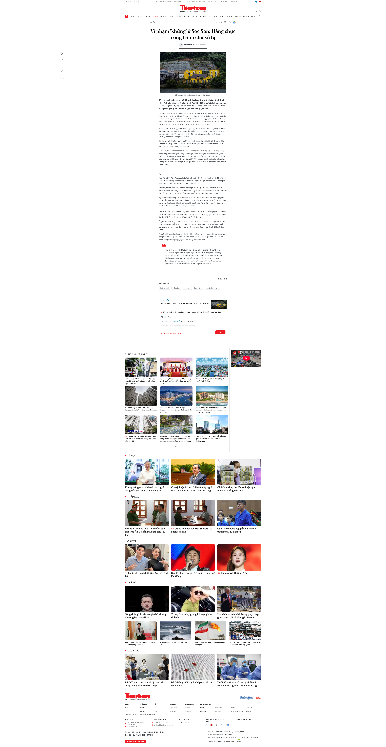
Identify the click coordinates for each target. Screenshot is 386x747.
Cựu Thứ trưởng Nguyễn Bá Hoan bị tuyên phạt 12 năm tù (237, 530)
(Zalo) (166, 722)
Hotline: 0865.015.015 (164, 1)
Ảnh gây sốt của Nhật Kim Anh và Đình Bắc (146, 574)
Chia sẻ (62, 60)
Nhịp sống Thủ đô (130, 714)
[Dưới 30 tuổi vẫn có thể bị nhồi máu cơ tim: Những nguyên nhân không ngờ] (239, 667)
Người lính (203, 16)
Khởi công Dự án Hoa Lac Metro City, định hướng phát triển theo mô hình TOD (176, 381)
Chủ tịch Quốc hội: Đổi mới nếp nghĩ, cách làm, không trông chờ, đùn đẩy (192, 489)
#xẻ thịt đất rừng (212, 288)
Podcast (173, 704)
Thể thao (195, 16)
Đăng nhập (163, 321)
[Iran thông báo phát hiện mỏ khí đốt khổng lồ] (210, 630)
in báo (225, 22)
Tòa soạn (223, 1)
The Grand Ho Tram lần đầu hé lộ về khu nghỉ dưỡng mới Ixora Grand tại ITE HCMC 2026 (211, 409)
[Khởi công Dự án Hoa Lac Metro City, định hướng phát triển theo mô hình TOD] (176, 367)
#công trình (164, 288)
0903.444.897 (185, 722)
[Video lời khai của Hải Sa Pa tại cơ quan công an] (193, 513)
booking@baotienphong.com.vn (164, 725)
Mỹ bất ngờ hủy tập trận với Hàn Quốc (173, 643)
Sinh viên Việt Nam (198, 1)
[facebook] (256, 1)
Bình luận (62, 71)
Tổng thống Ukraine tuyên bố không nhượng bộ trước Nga (145, 616)
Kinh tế (139, 16)
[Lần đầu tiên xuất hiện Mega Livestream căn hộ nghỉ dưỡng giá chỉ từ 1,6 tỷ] (176, 396)
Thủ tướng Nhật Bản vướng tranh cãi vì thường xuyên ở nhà (140, 643)
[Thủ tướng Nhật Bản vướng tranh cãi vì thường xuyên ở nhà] (141, 630)
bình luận (230, 22)
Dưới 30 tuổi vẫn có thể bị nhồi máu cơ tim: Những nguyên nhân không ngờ (238, 684)
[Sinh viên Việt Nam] (246, 698)
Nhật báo (143, 704)
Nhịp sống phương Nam (147, 714)
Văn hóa (215, 16)
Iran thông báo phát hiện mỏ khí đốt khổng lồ (210, 643)
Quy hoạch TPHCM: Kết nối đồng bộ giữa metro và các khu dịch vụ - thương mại (211, 438)
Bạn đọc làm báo (136, 742)
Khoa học (238, 16)
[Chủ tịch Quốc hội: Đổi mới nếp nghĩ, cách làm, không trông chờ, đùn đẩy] (193, 472)
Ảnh (156, 704)
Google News (234, 22)
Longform (189, 704)
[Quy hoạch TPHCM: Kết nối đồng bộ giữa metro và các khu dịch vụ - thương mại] (212, 424)
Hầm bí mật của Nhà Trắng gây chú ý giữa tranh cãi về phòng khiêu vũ (238, 616)
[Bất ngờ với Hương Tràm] (239, 557)
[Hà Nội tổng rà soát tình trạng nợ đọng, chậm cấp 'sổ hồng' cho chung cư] (141, 396)
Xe (209, 16)
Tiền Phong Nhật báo (182, 1)
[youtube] (260, 1)
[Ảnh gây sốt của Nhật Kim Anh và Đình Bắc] (147, 557)
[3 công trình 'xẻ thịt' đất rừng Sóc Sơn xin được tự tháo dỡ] (219, 304)
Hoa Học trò (212, 1)
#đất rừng (198, 288)
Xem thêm (259, 16)
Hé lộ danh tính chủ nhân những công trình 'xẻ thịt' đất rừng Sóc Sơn (192, 312)
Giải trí (222, 16)
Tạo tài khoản (176, 321)
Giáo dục (230, 16)
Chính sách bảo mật (244, 720)
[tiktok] (217, 725)
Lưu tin (62, 66)
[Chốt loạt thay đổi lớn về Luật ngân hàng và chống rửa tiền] (239, 472)
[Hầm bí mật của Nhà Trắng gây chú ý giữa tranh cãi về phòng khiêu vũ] (239, 599)
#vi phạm (187, 288)
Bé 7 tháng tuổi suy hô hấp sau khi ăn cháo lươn (192, 684)
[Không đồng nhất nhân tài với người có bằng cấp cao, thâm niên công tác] (147, 472)
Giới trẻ (178, 16)
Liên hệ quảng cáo (159, 720)
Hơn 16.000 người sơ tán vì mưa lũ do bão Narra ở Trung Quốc (245, 643)
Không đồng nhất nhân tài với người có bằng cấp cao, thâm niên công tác (146, 489)
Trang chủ (126, 16)
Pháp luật (186, 16)
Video (253, 16)
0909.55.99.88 (159, 722)
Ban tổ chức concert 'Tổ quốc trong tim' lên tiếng (193, 574)
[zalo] (223, 725)
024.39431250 (132, 727)
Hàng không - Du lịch (237, 711)
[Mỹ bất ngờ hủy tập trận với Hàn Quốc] (175, 630)
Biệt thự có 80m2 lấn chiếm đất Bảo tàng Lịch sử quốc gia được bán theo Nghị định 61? (140, 381)
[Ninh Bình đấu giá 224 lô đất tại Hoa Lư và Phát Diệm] (212, 367)
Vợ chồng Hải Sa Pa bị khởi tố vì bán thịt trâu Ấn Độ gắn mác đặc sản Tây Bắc (145, 531)
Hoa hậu (246, 16)
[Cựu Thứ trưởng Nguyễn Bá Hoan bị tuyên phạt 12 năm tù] (239, 513)
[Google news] (228, 725)
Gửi (220, 332)
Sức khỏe (163, 16)
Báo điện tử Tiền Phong (193, 8)
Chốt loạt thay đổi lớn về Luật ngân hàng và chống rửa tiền (236, 489)
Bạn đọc (218, 711)
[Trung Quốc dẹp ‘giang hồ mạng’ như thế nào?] (193, 599)
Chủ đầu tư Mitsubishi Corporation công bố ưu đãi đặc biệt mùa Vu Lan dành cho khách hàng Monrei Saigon (175, 438)
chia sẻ (216, 22)
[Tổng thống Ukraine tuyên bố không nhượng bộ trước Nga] (147, 599)
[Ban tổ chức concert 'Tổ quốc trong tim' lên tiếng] (193, 557)
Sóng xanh (147, 16)
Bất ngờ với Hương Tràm (234, 573)
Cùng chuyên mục (136, 354)
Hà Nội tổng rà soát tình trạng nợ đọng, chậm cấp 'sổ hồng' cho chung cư (141, 408)
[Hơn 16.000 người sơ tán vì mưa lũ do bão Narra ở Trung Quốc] (245, 630)
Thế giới (170, 16)
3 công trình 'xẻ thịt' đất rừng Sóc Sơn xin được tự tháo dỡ (185, 303)
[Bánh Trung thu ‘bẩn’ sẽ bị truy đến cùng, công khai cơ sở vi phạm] (147, 667)
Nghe (62, 54)
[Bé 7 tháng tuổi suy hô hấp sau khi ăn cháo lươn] (193, 667)
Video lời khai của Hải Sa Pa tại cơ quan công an (191, 530)
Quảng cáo (233, 1)
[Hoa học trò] (258, 698)
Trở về (62, 77)
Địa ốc (155, 16)
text (220, 22)
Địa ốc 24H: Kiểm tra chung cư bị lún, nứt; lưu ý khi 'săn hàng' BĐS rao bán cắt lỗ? (140, 438)
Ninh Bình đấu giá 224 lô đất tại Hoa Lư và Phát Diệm (211, 380)
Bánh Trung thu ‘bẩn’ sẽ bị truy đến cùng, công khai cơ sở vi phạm (144, 684)
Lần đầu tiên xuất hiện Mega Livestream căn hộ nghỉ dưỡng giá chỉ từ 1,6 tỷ (176, 409)
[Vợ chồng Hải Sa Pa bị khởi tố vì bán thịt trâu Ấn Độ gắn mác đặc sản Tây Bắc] (147, 513)
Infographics (205, 704)
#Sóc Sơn (176, 288)
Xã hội (133, 16)
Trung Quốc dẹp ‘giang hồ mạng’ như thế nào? (191, 616)
